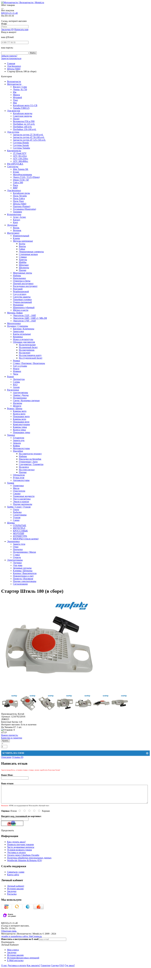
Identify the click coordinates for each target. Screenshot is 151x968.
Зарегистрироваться (11, 58)
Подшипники (20, 398)
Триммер (17, 211)
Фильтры (17, 403)
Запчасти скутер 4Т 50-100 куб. (29, 137)
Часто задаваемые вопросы (20, 847)
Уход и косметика (22, 499)
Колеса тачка (19, 429)
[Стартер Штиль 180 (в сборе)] (49, 693)
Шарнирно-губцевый (24, 307)
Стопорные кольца (28, 254)
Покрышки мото (21, 416)
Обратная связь (9, 931)
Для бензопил (14, 190)
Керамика (18, 336)
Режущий (18, 289)
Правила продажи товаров (20, 844)
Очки (15, 546)
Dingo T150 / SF (21, 180)
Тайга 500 (18, 182)
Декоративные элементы (31, 251)
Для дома (17, 565)
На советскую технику (30, 453)
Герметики (18, 485)
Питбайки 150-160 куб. (24, 129)
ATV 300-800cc (20, 161)
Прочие (23, 472)
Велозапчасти (14, 81)
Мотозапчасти (14, 84)
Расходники (13, 390)
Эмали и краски (21, 501)
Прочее (22, 270)
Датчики (17, 562)
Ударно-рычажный (22, 302)
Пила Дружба (20, 196)
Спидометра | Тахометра (31, 464)
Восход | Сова (20, 87)
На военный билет (28, 347)
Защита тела (19, 544)
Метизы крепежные (23, 241)
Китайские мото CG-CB (25, 105)
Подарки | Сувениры (17, 326)
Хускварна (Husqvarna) (24, 209)
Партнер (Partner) (21, 206)
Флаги (16, 368)
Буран (16, 172)
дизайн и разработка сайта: (21, 936)
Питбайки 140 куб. (22, 126)
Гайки (22, 249)
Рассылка (12, 894)
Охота (16, 509)
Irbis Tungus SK (20, 169)
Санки (16, 520)
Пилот (16, 118)
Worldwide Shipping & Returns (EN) (24, 860)
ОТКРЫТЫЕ (19, 525)
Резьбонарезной (21, 291)
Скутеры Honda (21, 142)
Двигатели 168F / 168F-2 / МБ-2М (30, 318)
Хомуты (23, 259)
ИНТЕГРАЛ (19, 528)
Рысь (15, 185)
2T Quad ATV (20, 153)
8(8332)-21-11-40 (9, 13)
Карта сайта (13, 874)
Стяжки (23, 257)
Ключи (16, 238)
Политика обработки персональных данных (29, 857)
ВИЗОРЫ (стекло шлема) (25, 538)
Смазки (16, 493)
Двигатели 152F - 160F (24, 315)
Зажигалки (18, 331)
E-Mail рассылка (15, 960)
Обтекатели (19, 475)
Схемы (16, 382)
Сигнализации (20, 584)
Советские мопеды (22, 116)
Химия (10, 483)
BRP (15, 188)
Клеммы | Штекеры (22, 570)
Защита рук (18, 440)
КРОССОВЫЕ (20, 530)
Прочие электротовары (24, 581)
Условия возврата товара (19, 850)
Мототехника (14, 323)
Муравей (17, 97)
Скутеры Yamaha (21, 148)
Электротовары (15, 560)
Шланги (17, 406)
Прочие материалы (22, 504)
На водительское (27, 344)
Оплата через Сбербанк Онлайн (23, 855)
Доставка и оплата (16, 852)
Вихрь (16, 227)
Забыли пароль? (9, 55)
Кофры (16, 445)
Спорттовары (20, 515)
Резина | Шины (14, 408)
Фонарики (18, 305)
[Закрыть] (2, 8)
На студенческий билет (30, 358)
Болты (22, 243)
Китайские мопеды (22, 113)
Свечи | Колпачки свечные (26, 400)
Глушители (18, 437)
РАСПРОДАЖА (15, 164)
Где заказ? (70, 965)
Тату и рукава (20, 366)
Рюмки (16, 360)
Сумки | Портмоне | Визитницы (29, 363)
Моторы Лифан (15, 312)
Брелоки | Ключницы (23, 328)
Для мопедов (13, 110)
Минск (16, 94)
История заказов (15, 888)
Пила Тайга (19, 198)
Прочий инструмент (23, 283)
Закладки (11, 891)
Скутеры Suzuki (21, 145)
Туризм (16, 517)
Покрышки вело (21, 421)
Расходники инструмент (25, 286)
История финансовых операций (23, 957)
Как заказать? (33, 965)
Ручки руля (18, 477)
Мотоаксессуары (21, 448)
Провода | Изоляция (23, 578)
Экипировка (13, 541)
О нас (4, 965)
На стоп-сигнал (27, 469)
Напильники (19, 278)
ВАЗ (15, 384)
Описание (6, 757)
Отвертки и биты (21, 281)
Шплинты (24, 267)
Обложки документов (24, 342)
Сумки (16, 554)
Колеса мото (19, 414)
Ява (15, 102)
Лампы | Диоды (21, 395)
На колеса (24, 467)
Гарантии (45, 965)
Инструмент (13, 233)
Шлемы (11, 523)
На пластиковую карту (30, 355)
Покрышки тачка (21, 432)
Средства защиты (22, 297)
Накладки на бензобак (30, 459)
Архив (16, 387)
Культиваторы (14, 214)
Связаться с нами (15, 872)
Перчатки (18, 549)
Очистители (19, 491)
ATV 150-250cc (20, 158)
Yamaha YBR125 (21, 108)
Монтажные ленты (22, 273)
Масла (16, 488)
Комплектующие (21, 424)
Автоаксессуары (21, 480)
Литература (19, 379)
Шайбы (22, 262)
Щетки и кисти (20, 310)
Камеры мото (19, 411)
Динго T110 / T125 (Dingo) (26, 177)
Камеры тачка (20, 427)
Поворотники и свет (23, 576)
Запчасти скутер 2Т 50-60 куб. (28, 134)
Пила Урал (18, 201)
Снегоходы (12, 166)
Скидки (55, 965)
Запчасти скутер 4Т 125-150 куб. (29, 140)
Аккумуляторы (20, 392)
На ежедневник (27, 350)
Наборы (17, 275)
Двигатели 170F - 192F (24, 320)
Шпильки (24, 265)
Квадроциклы (14, 150)
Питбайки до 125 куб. (24, 124)
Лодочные (12, 225)
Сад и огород (19, 294)
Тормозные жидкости (24, 496)
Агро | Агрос (19, 217)
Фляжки (17, 371)
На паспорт (24, 352)
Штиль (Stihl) (19, 203)
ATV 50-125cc (20, 156)
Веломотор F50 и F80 (24, 121)
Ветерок (17, 230)
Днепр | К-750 (20, 89)
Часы (15, 374)
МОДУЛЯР (18, 533)
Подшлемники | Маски (24, 552)
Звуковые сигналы (22, 568)
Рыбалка (17, 512)
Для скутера (13, 132)
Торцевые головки (22, 299)
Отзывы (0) (17, 757)
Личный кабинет (15, 886)
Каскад (16, 219)
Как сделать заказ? (16, 842)
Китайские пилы (21, 193)
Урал (15, 100)
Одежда (17, 557)
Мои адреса (13, 950)
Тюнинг (11, 435)
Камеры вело (19, 419)
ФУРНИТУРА (20, 536)
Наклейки (18, 451)
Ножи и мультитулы (23, 339)
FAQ (61, 965)
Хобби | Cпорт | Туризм (19, 507)
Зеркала (17, 443)
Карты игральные (22, 334)
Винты (22, 246)
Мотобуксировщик (22, 174)
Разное (10, 376)
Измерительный (21, 235)
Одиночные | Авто (28, 461)
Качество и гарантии (11, 736)
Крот (15, 222)
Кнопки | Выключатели (25, 573)
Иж (14, 92)
